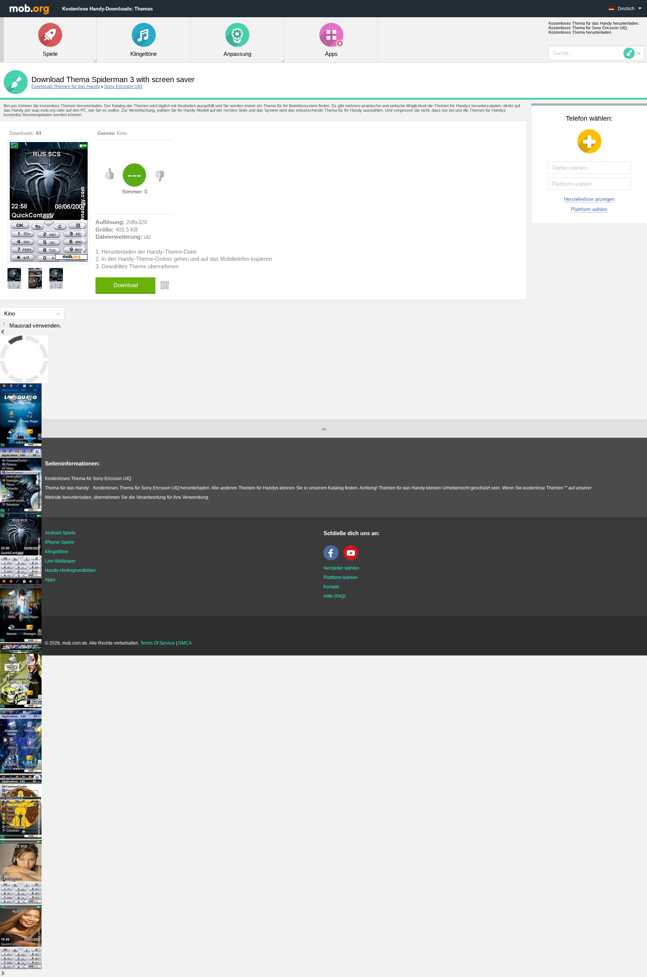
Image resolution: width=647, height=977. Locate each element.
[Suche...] (631, 53)
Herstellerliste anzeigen (589, 199)
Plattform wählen (589, 209)
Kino (122, 133)
